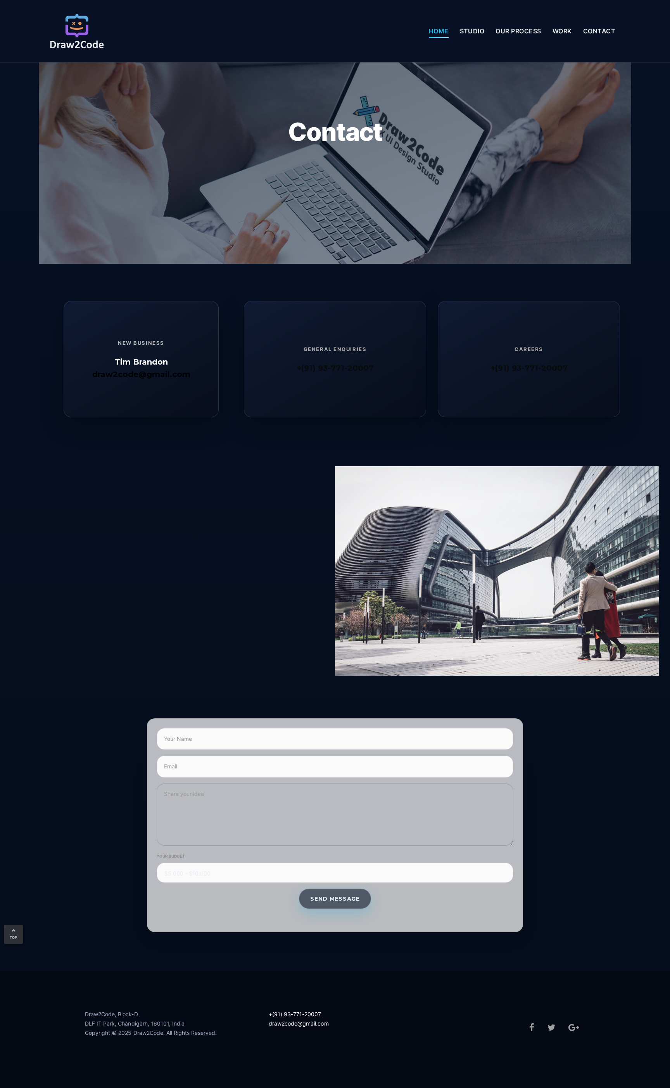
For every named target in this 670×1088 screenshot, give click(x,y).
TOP (13, 937)
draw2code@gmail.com (141, 374)
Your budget (171, 856)
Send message (334, 898)
